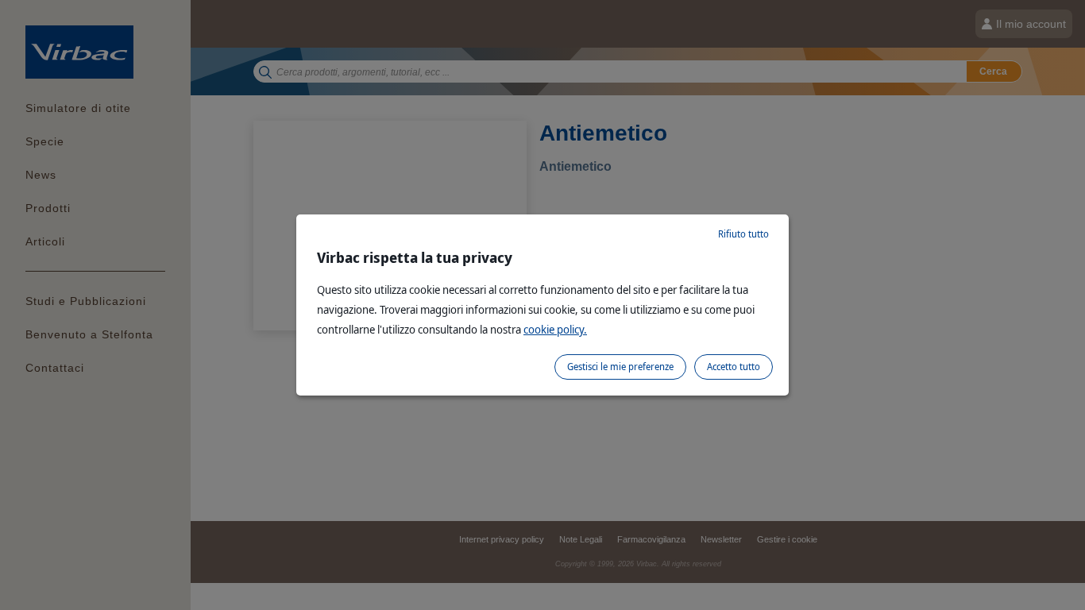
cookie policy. (555, 329)
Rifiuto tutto (743, 234)
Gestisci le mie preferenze (620, 366)
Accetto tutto (733, 366)
